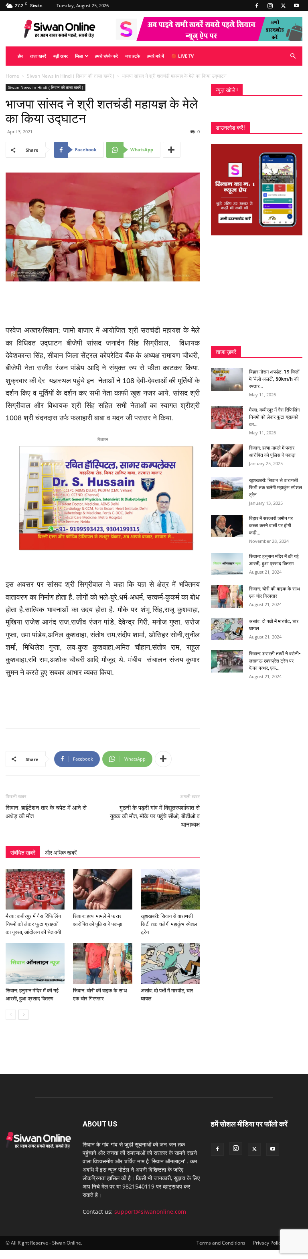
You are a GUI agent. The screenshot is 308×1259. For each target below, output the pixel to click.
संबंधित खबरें (22, 852)
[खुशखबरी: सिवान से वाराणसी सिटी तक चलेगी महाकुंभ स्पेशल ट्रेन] (170, 889)
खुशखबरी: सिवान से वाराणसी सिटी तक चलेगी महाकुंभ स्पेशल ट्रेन (169, 924)
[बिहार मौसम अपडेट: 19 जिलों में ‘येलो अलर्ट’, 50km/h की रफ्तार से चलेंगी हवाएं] (227, 379)
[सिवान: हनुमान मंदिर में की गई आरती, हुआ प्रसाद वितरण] (35, 963)
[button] (292, 56)
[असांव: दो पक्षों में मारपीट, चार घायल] (170, 963)
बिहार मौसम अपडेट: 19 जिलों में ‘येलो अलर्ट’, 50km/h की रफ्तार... (274, 379)
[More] (171, 150)
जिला (79, 56)
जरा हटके (132, 56)
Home (12, 75)
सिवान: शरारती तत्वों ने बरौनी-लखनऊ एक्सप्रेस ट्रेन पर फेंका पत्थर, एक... (275, 661)
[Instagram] (270, 5)
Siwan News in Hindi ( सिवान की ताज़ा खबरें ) (70, 75)
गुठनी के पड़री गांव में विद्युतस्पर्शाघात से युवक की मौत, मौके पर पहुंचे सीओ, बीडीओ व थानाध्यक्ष (155, 816)
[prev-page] (11, 1015)
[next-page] (23, 1015)
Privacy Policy (268, 1242)
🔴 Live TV (182, 56)
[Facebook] (257, 5)
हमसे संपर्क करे (106, 56)
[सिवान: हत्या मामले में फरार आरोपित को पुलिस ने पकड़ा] (102, 889)
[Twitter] (283, 5)
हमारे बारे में (155, 56)
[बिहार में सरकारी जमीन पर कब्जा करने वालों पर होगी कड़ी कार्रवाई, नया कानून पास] (227, 526)
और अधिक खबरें (61, 852)
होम (20, 56)
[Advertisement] (103, 304)
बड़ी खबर (60, 56)
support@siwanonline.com (150, 1211)
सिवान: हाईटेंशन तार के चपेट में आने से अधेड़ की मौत (46, 812)
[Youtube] (296, 5)
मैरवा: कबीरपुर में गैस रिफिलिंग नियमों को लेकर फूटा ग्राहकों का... (274, 417)
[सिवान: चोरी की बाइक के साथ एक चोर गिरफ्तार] (102, 963)
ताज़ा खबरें (38, 56)
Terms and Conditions (221, 1242)
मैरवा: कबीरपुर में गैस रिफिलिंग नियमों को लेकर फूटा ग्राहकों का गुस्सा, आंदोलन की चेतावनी (33, 924)
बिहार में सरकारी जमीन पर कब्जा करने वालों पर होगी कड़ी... (271, 526)
